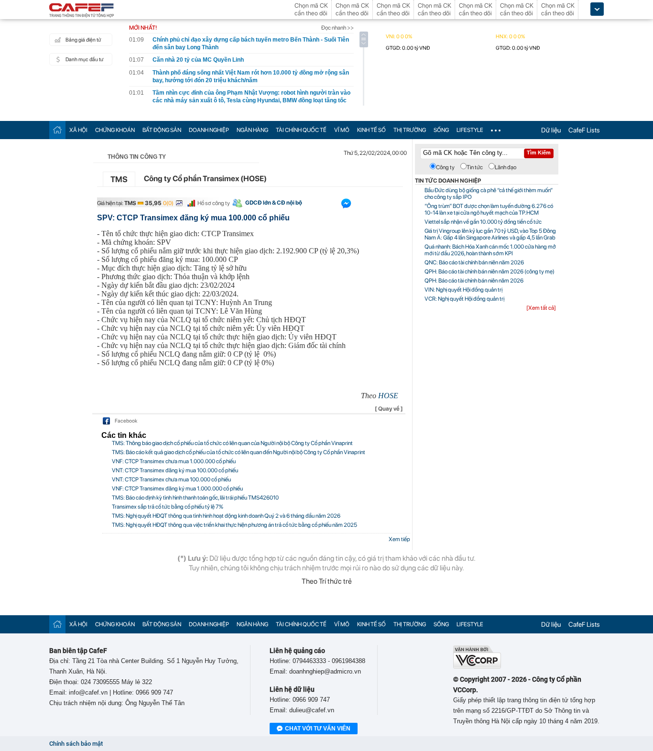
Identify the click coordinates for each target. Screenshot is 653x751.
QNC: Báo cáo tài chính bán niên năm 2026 (474, 262)
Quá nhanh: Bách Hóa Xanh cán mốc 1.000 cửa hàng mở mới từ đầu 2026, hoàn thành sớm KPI (490, 250)
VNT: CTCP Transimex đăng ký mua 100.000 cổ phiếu (175, 470)
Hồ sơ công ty (213, 203)
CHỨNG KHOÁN (115, 130)
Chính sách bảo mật (76, 743)
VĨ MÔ (341, 130)
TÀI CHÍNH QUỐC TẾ (301, 130)
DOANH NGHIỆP (209, 130)
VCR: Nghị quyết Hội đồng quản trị (464, 298)
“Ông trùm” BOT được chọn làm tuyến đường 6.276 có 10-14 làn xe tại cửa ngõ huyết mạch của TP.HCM (488, 209)
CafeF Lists (584, 130)
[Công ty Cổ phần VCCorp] (477, 666)
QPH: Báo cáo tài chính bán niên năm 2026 (473, 280)
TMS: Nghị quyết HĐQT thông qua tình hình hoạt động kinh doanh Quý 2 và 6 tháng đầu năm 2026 (226, 515)
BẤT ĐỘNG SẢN (161, 130)
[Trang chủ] (57, 129)
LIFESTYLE (470, 130)
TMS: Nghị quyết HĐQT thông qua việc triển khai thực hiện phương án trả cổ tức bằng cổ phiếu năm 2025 (234, 525)
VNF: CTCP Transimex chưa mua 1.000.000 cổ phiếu (174, 461)
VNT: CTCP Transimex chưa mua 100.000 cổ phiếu (171, 479)
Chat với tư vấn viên (317, 728)
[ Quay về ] (389, 408)
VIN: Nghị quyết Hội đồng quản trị (463, 289)
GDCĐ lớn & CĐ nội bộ (273, 202)
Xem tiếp (399, 539)
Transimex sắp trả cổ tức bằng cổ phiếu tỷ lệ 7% (167, 506)
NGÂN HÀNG (252, 130)
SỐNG (441, 130)
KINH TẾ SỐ (371, 130)
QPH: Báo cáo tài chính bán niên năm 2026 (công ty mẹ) (489, 271)
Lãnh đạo (505, 167)
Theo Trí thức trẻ (327, 581)
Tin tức (475, 167)
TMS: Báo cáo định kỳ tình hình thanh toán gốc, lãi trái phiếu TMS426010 (195, 497)
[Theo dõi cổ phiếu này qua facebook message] (346, 205)
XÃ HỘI (78, 130)
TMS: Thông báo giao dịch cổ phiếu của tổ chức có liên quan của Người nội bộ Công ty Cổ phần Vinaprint (232, 443)
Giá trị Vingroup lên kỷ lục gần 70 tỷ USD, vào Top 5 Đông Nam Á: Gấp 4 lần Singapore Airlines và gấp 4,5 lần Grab (490, 234)
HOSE (388, 396)
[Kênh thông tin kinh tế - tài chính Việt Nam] (81, 11)
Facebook (126, 421)
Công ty (445, 167)
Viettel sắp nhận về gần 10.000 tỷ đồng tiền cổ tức (483, 221)
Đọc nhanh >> (337, 27)
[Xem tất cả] (541, 308)
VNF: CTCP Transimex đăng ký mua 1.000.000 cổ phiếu (177, 488)
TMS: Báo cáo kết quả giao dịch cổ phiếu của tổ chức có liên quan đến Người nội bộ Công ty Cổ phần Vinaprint (238, 452)
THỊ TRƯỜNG (409, 130)
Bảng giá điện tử (83, 40)
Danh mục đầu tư (84, 59)
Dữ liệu (551, 130)
